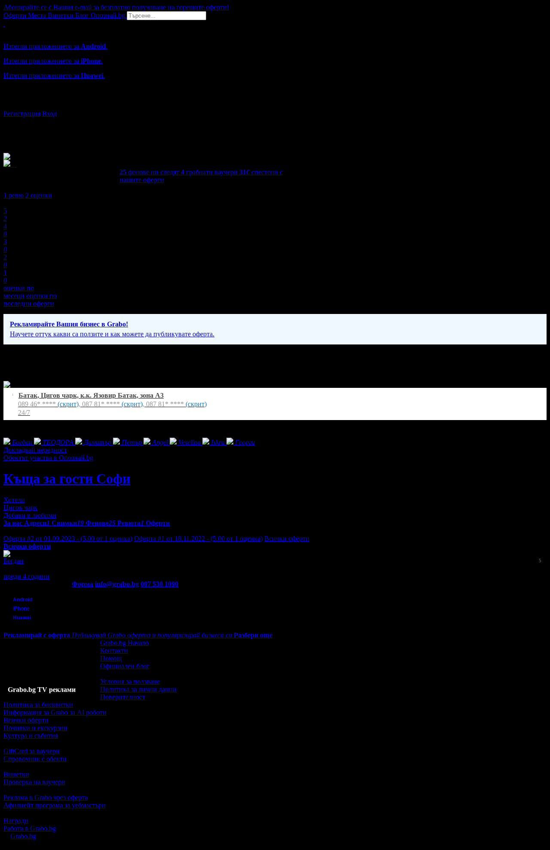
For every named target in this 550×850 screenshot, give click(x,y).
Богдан (13, 560)
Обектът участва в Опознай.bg (48, 457)
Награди (15, 820)
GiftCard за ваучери (31, 751)
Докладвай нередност (35, 450)
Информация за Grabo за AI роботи (55, 712)
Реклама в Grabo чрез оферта (45, 797)
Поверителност (122, 697)
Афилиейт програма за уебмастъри (54, 805)
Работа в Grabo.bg (29, 828)
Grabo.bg (23, 836)
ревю (13, 195)
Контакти (114, 650)
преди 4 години (26, 576)
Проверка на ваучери (34, 782)
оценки (38, 195)
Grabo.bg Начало (124, 642)
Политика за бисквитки (38, 704)
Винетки (16, 774)
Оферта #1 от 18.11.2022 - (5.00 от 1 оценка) (198, 538)
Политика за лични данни (138, 689)
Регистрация (21, 113)
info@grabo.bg (117, 584)
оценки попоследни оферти (30, 299)
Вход (49, 113)
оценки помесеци (18, 291)
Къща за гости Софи (66, 478)
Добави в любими (29, 515)
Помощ (111, 658)
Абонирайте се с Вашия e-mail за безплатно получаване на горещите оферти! (116, 7)
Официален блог (125, 666)
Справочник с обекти (35, 758)
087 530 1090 (159, 584)
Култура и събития (30, 735)
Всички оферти (286, 538)
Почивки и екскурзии (35, 727)
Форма (82, 584)
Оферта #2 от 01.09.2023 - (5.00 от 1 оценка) (67, 538)
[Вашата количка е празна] (4, 23)
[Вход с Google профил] (275, 105)
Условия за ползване (130, 681)
